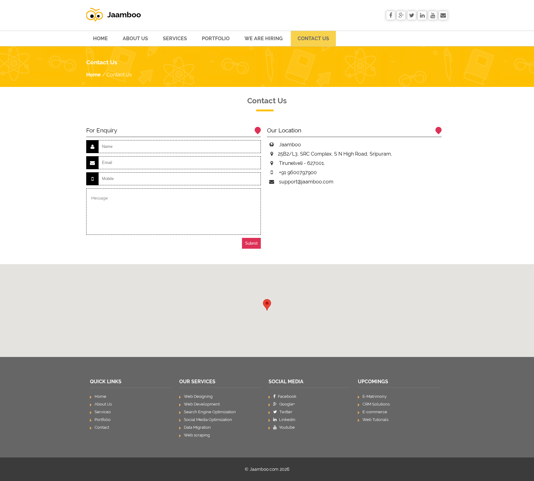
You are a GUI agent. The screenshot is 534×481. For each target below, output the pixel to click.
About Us (135, 38)
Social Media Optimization (208, 419)
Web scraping (197, 435)
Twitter (285, 412)
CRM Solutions (376, 404)
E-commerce (374, 412)
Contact (102, 427)
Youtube (286, 427)
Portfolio (216, 38)
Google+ (286, 404)
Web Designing (198, 396)
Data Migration (197, 427)
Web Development (202, 404)
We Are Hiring (263, 38)
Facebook (286, 396)
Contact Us (313, 38)
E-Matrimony (374, 396)
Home (100, 38)
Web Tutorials (375, 419)
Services (175, 38)
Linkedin (286, 419)
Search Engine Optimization (210, 412)
